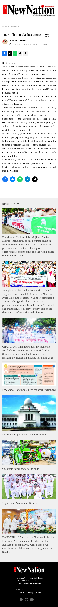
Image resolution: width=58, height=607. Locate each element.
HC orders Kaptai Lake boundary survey (24, 434)
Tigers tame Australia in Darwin (19, 503)
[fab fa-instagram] (26, 600)
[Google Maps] (37, 600)
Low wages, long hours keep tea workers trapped (29, 389)
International (11, 26)
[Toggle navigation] (53, 20)
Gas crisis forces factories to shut (20, 468)
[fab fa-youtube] (31, 600)
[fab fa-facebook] (21, 600)
